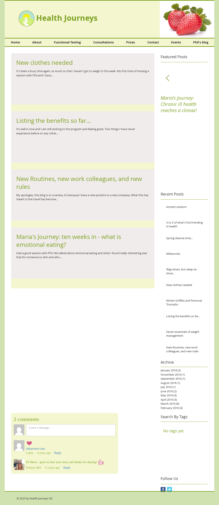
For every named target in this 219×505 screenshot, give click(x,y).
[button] (187, 19)
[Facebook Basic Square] (163, 489)
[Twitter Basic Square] (169, 489)
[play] (208, 31)
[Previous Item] (167, 78)
